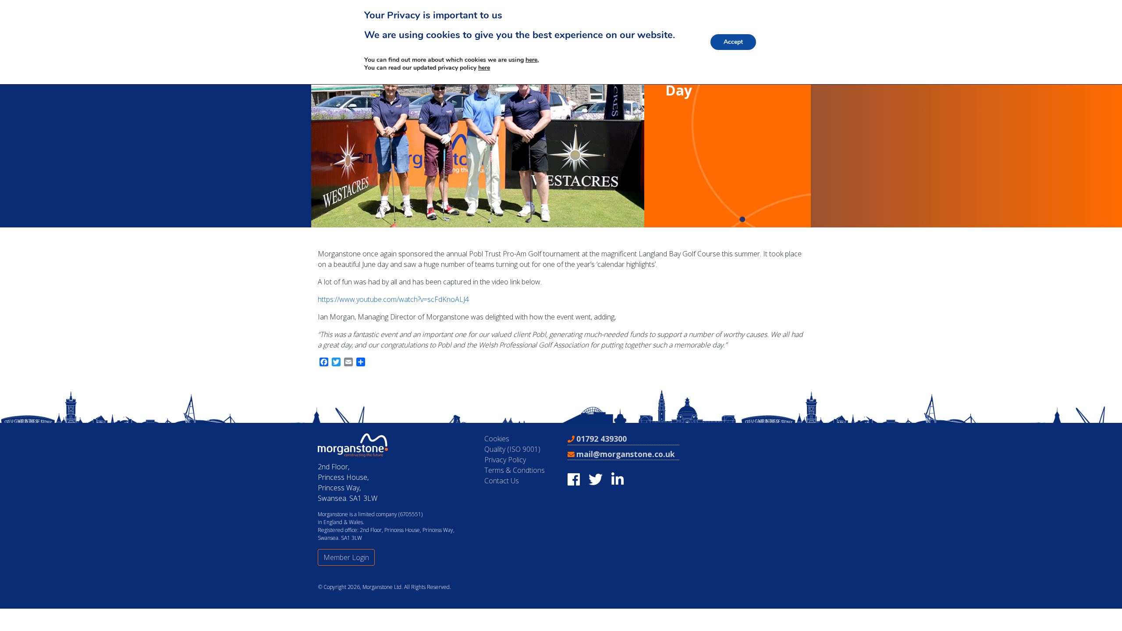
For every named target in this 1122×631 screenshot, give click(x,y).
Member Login (346, 557)
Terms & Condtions (514, 470)
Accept (733, 42)
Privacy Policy (505, 459)
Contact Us (501, 481)
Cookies (496, 438)
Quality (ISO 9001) (512, 449)
